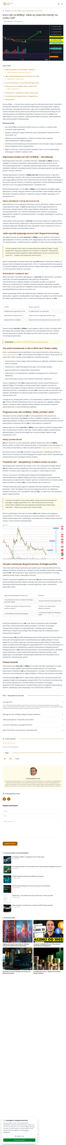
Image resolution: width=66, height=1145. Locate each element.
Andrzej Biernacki (8, 21)
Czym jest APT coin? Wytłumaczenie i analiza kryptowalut (30, 342)
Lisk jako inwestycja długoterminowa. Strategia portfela (21, 96)
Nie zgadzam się (19, 1136)
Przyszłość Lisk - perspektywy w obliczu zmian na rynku (21, 93)
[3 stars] (9, 743)
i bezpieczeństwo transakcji (50, 448)
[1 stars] (4, 743)
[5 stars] (14, 743)
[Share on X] (8, 799)
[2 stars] (6, 743)
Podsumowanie (9, 99)
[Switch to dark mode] (58, 3)
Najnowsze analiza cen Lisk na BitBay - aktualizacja (20, 69)
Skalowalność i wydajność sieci (15, 79)
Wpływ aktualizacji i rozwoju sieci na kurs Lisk (19, 72)
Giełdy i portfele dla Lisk (13, 89)
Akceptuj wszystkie (19, 1140)
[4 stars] (11, 743)
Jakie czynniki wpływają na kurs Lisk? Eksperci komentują (22, 76)
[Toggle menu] (62, 4)
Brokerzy (7, 10)
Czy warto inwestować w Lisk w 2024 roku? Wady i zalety (22, 83)
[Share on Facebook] (4, 799)
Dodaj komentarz (10, 844)
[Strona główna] (3, 10)
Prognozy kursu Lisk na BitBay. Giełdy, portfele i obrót (21, 86)
